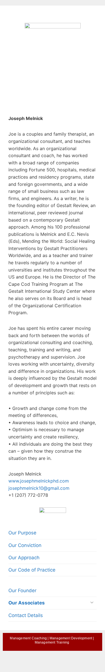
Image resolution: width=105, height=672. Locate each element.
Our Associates (26, 603)
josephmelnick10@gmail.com (38, 488)
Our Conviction (24, 545)
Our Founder (22, 590)
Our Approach (23, 557)
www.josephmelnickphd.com (38, 481)
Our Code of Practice (31, 570)
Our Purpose (22, 533)
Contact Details (25, 615)
